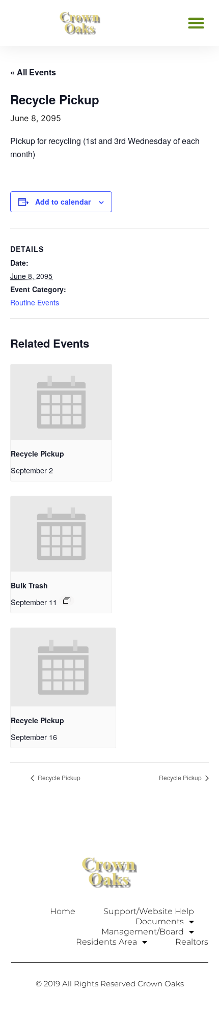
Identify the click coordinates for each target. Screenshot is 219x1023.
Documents (159, 921)
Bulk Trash (29, 585)
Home (62, 911)
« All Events (33, 72)
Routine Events (34, 302)
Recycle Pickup (37, 453)
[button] (196, 23)
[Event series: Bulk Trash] (66, 601)
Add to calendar (63, 201)
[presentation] (61, 402)
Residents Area (106, 942)
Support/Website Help (148, 911)
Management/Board (142, 931)
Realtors (191, 942)
